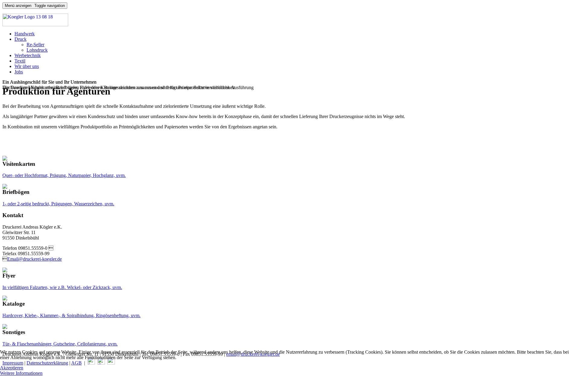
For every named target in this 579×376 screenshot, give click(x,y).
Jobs (18, 71)
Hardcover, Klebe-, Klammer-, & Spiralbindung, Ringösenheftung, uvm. (71, 315)
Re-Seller (35, 44)
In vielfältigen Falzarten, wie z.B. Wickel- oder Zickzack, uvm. (62, 287)
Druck (20, 39)
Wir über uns (26, 66)
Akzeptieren (11, 367)
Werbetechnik (27, 55)
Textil (19, 60)
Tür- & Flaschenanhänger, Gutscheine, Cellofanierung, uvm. (60, 343)
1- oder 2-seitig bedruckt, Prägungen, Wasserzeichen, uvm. (58, 203)
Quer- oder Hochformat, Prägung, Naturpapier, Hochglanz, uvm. (64, 175)
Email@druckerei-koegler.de (34, 259)
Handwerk (24, 33)
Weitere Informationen (21, 373)
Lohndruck (37, 50)
